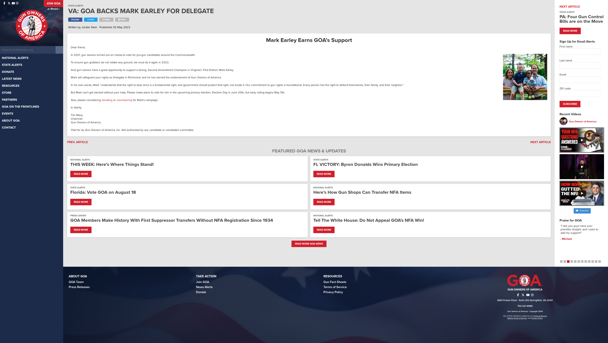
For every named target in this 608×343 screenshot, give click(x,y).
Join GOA (53, 3)
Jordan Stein (90, 27)
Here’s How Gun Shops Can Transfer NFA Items (362, 192)
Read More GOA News (309, 243)
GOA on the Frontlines (20, 106)
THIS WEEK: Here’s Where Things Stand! (112, 164)
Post (91, 20)
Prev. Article (77, 142)
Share (76, 20)
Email (107, 20)
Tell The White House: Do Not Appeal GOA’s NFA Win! (368, 220)
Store (6, 92)
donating (107, 100)
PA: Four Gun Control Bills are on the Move (582, 19)
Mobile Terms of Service (517, 318)
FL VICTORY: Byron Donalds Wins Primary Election (365, 164)
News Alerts (204, 287)
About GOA (11, 120)
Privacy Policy (333, 292)
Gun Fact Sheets (334, 282)
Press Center (78, 215)
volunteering (124, 100)
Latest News (12, 79)
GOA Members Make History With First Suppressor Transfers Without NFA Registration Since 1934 (171, 220)
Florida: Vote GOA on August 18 (103, 192)
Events (7, 113)
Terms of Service (335, 287)
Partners (9, 99)
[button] (561, 261)
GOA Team (76, 282)
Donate (8, 72)
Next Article (540, 142)
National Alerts (15, 58)
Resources (10, 86)
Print (123, 20)
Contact (9, 127)
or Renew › (53, 9)
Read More (81, 174)
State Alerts (12, 65)
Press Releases (79, 287)
